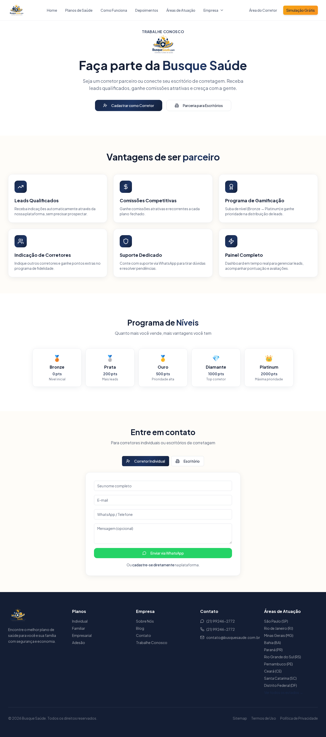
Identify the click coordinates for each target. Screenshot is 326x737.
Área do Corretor (263, 10)
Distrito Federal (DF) (280, 685)
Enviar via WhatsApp (167, 553)
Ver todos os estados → (283, 692)
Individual (80, 621)
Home (52, 10)
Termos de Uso (263, 718)
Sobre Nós (145, 621)
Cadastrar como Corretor (132, 105)
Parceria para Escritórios (203, 105)
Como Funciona (114, 10)
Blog (140, 628)
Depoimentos (146, 10)
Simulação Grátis (300, 10)
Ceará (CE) (273, 671)
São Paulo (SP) (276, 621)
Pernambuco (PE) (278, 664)
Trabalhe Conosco (151, 642)
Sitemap (240, 718)
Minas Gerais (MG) (278, 635)
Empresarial (82, 635)
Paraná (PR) (273, 649)
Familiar (78, 628)
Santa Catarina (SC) (280, 678)
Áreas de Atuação (180, 10)
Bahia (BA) (272, 642)
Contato (143, 635)
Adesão (78, 642)
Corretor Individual (149, 461)
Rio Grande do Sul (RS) (282, 656)
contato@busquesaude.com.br (230, 637)
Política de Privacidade (299, 718)
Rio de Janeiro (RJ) (278, 628)
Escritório (192, 461)
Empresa (210, 10)
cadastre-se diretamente (153, 564)
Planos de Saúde (78, 10)
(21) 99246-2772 (220, 621)
